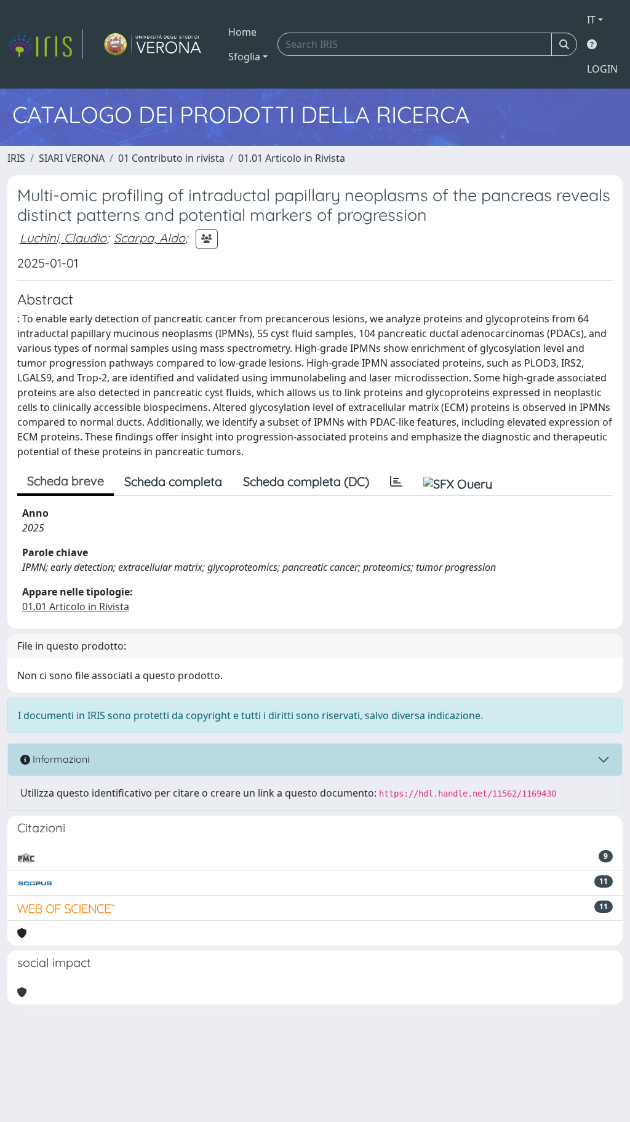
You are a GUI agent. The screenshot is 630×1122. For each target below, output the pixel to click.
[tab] (396, 482)
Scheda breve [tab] (65, 480)
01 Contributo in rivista (171, 158)
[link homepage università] (152, 44)
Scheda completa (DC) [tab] (306, 481)
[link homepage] (44, 44)
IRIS (16, 158)
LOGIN (602, 69)
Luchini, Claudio (63, 237)
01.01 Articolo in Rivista (291, 158)
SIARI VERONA (72, 158)
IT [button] (591, 19)
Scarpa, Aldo (149, 237)
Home (242, 32)
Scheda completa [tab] (173, 481)
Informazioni (59, 759)
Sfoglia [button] (244, 56)
